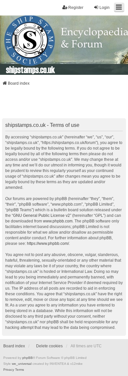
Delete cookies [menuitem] (49, 346)
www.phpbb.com (58, 221)
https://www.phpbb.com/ (48, 243)
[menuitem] (8, 370)
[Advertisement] (64, 104)
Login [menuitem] (104, 7)
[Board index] (64, 45)
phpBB (27, 358)
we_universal (22, 363)
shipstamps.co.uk (30, 69)
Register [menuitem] (75, 7)
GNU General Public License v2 (41, 215)
